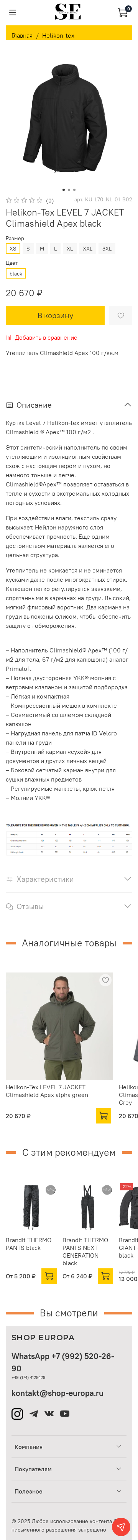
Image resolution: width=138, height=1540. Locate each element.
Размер (15, 238)
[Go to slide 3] (74, 190)
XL (70, 248)
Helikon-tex (58, 35)
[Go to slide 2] (69, 190)
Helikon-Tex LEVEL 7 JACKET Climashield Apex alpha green (47, 1091)
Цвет (12, 263)
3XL (107, 248)
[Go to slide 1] (63, 190)
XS (13, 248)
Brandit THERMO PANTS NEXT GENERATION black (85, 1251)
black (16, 273)
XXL (87, 248)
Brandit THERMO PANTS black (28, 1243)
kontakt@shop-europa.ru (58, 1393)
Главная (22, 35)
